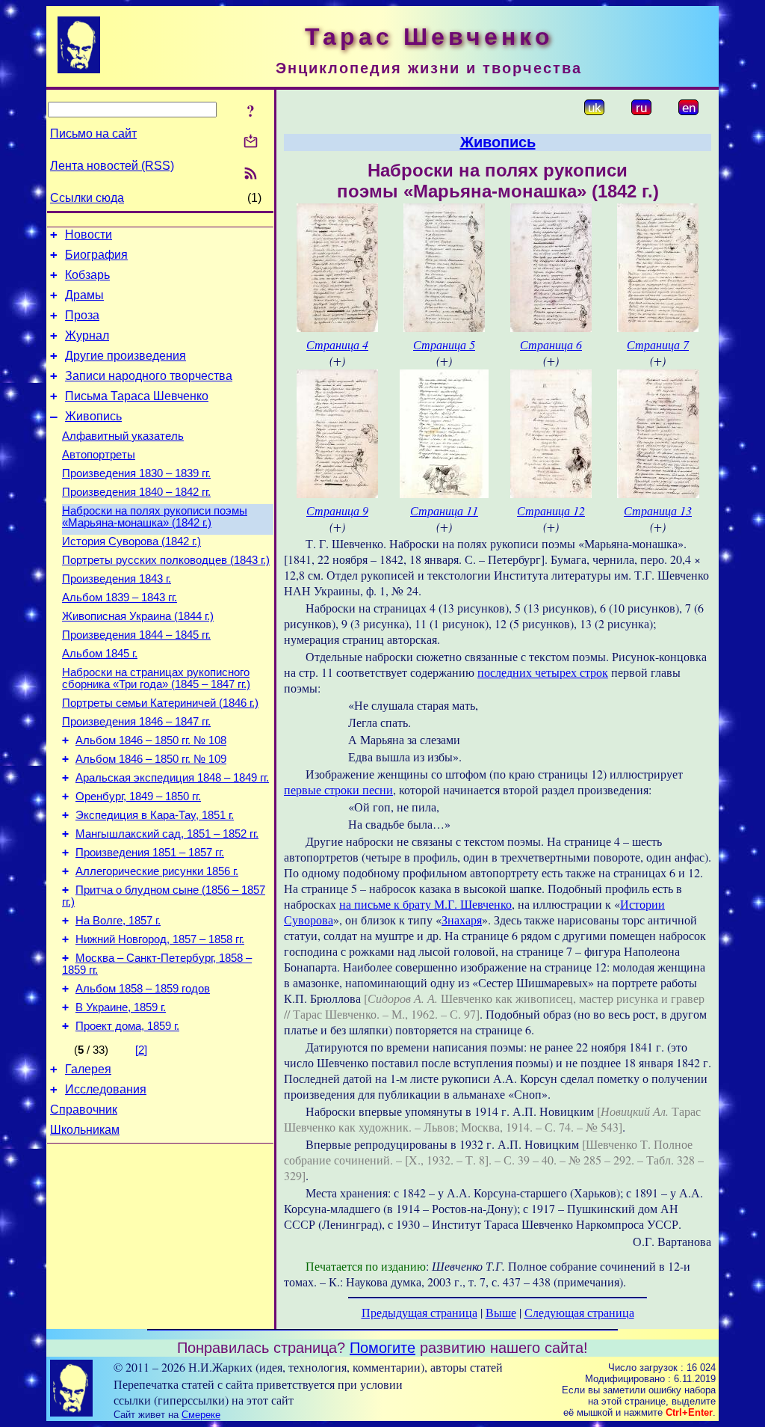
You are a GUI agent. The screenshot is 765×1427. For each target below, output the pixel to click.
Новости (88, 234)
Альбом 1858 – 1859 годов (142, 989)
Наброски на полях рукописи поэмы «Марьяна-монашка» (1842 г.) (154, 517)
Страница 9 (337, 510)
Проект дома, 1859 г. (127, 1026)
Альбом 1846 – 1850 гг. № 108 (150, 740)
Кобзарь (87, 274)
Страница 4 (337, 344)
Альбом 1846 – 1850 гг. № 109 (150, 759)
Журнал (87, 335)
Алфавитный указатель (123, 436)
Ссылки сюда (87, 197)
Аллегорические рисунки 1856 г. (156, 871)
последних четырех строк (542, 672)
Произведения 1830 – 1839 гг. (136, 473)
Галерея (88, 1069)
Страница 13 (658, 510)
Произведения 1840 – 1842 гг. (136, 492)
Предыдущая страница (419, 1312)
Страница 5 (444, 344)
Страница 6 (551, 344)
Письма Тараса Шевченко (136, 396)
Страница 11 (444, 510)
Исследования (105, 1089)
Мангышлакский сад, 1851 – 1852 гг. (166, 834)
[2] (141, 1050)
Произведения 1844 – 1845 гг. (136, 635)
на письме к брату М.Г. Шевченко (425, 904)
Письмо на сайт (93, 133)
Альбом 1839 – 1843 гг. (119, 598)
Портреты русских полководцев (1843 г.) (166, 560)
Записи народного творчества (148, 375)
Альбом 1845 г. (99, 654)
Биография (96, 254)
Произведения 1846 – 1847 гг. (136, 722)
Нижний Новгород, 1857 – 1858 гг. (159, 939)
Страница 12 (551, 510)
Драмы (84, 295)
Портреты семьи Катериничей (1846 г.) (160, 703)
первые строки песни (338, 789)
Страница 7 (658, 344)
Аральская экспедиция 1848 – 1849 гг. (172, 778)
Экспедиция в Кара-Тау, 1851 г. (154, 815)
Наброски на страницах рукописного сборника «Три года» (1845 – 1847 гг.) (156, 678)
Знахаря (462, 919)
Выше (501, 1312)
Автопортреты (98, 455)
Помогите (382, 1347)
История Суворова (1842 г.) (131, 541)
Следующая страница (579, 1312)
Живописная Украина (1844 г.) (138, 616)
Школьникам (85, 1129)
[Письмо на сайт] (251, 142)
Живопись (93, 416)
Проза (82, 315)
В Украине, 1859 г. (120, 1007)
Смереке (201, 1414)
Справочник (83, 1109)
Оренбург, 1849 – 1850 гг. (138, 797)
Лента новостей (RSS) (112, 165)
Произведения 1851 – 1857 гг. (149, 853)
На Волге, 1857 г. (118, 921)
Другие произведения (125, 355)
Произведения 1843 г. (116, 579)
